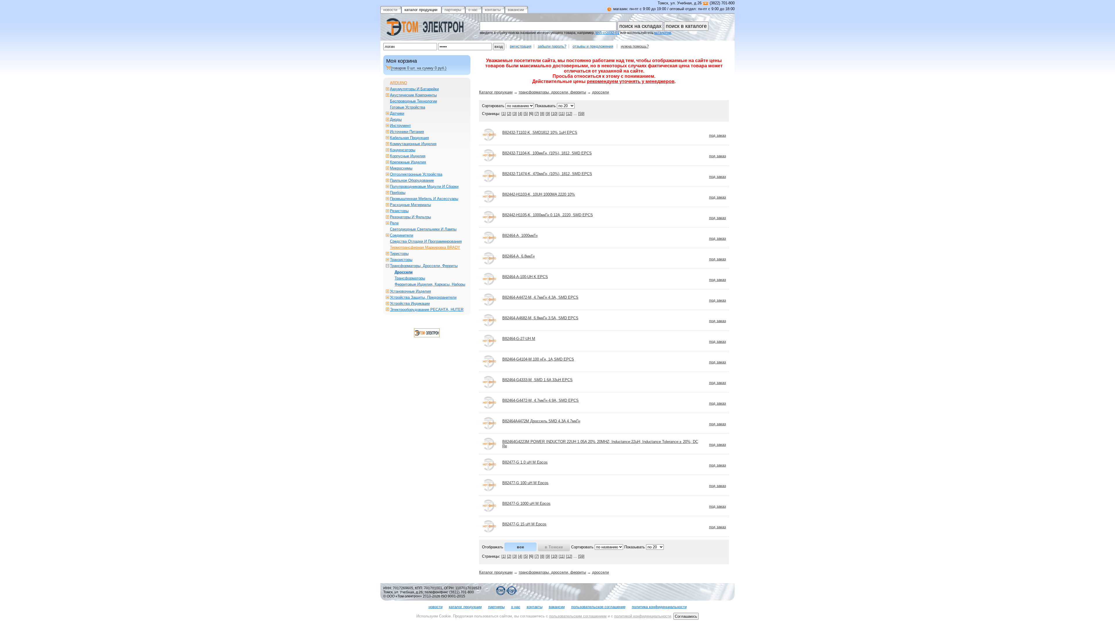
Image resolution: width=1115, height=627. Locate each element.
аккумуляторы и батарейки (414, 89)
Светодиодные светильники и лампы (423, 229)
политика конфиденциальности (659, 607)
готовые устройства (407, 107)
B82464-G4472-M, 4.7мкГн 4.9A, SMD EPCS (540, 400)
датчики (397, 113)
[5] (526, 113)
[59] (581, 113)
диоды (396, 119)
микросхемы (401, 168)
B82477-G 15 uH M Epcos (524, 524)
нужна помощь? (635, 46)
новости (436, 607)
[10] (554, 113)
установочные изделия (410, 291)
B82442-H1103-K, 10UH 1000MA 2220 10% (538, 194)
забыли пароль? (552, 46)
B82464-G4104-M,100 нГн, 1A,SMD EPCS (538, 359)
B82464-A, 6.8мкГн (518, 256)
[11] (562, 113)
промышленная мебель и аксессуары (424, 199)
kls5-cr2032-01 (607, 33)
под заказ (717, 135)
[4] (520, 113)
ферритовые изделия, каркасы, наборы (430, 284)
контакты (534, 607)
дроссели (600, 92)
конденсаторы (402, 150)
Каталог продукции (495, 92)
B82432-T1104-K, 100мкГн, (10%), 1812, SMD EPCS (547, 153)
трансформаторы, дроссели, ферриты (552, 92)
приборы (397, 192)
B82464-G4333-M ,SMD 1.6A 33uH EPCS (537, 380)
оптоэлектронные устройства (416, 174)
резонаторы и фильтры (410, 217)
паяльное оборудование (412, 180)
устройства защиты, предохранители (423, 297)
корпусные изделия (407, 156)
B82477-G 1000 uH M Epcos (526, 503)
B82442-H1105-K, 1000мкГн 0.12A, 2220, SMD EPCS (547, 215)
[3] (514, 113)
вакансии (557, 607)
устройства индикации (410, 303)
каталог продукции (465, 607)
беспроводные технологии (413, 101)
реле (394, 223)
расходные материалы (410, 205)
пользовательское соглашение (598, 607)
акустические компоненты (413, 95)
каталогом (662, 33)
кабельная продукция (409, 138)
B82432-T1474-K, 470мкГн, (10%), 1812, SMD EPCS (547, 174)
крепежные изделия (408, 162)
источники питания (407, 131)
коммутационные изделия (413, 144)
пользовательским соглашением (578, 616)
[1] (503, 113)
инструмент (400, 125)
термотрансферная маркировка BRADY (425, 247)
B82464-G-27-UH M (518, 338)
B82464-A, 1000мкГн (519, 235)
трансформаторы (410, 278)
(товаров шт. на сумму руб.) (418, 68)
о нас (515, 607)
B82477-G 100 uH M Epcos (525, 483)
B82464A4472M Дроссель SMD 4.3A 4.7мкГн (541, 421)
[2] (509, 113)
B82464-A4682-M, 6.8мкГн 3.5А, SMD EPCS (540, 318)
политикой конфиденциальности (642, 616)
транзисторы (401, 259)
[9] (548, 113)
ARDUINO (398, 83)
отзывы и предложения (593, 46)
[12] (569, 113)
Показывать (545, 106)
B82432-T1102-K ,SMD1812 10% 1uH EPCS (539, 132)
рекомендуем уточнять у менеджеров (631, 81)
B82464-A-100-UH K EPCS (525, 277)
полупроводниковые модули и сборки (424, 186)
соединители (401, 235)
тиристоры (399, 253)
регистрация (520, 46)
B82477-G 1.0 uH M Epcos (525, 462)
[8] (542, 113)
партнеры (496, 607)
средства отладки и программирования (426, 241)
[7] (537, 113)
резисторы (399, 211)
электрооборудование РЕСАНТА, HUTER (426, 309)
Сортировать (493, 106)
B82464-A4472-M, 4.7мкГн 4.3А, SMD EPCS (540, 297)
